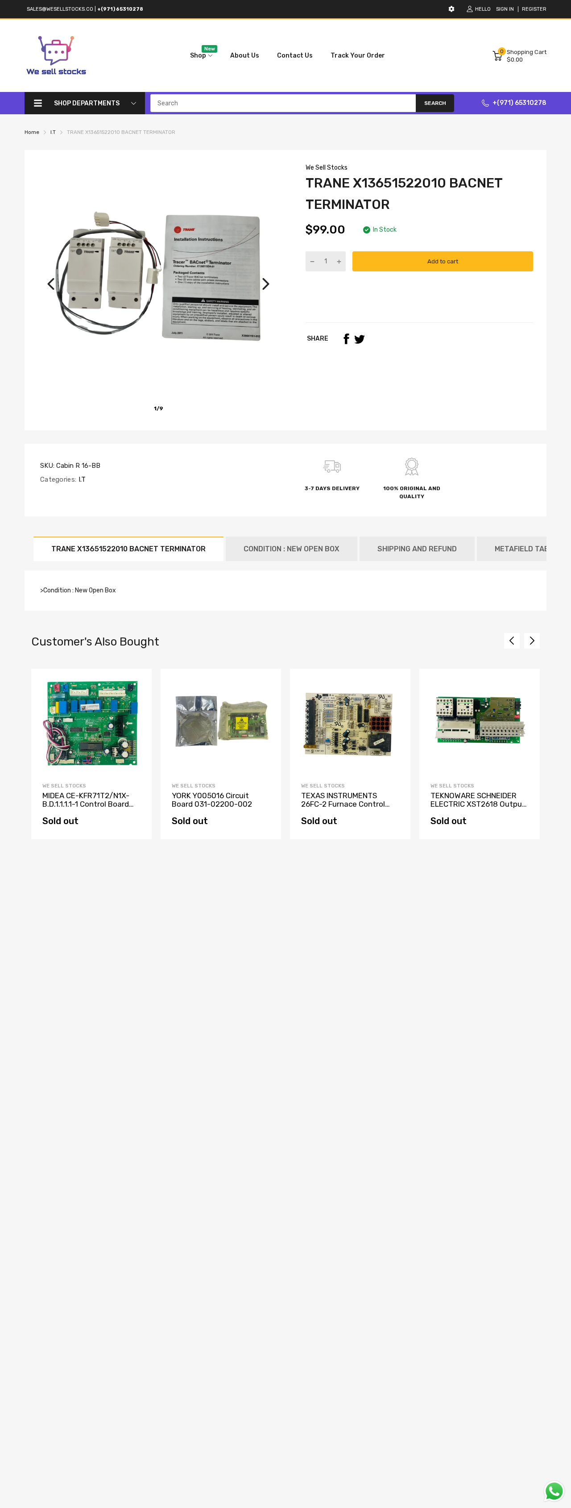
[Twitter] (359, 338)
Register (534, 9)
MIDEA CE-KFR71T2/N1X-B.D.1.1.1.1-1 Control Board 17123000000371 (85, 803)
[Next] (266, 283)
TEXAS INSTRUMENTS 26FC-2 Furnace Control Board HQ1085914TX (343, 803)
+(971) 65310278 (519, 103)
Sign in (505, 9)
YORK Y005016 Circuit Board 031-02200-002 (212, 799)
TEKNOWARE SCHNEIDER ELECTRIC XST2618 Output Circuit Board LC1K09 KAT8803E (477, 808)
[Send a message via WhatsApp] (554, 1491)
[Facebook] (346, 338)
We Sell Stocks (327, 167)
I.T (81, 479)
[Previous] (51, 283)
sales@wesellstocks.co (60, 9)
